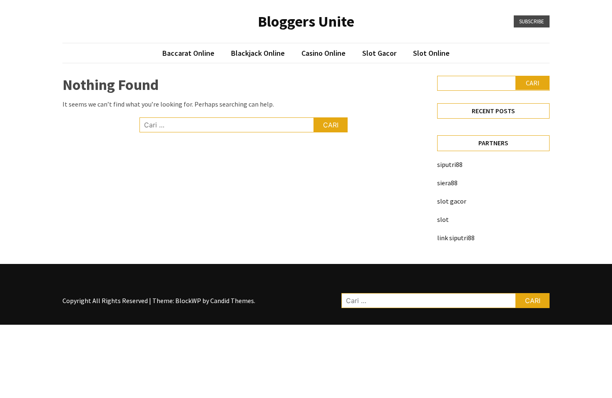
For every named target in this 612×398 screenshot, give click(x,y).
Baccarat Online (188, 53)
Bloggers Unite (306, 21)
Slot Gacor (379, 53)
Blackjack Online (258, 53)
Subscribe (531, 21)
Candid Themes (232, 300)
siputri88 (450, 164)
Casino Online (323, 53)
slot (443, 219)
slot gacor (451, 201)
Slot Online (431, 53)
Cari (533, 83)
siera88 (447, 183)
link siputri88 (456, 238)
